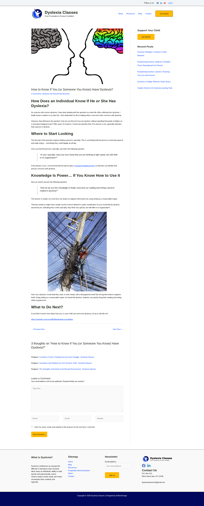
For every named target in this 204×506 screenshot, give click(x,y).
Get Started (146, 37)
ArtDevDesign (121, 496)
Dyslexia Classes (61, 12)
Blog (140, 14)
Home (70, 462)
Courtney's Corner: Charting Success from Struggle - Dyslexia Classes (66, 357)
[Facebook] (158, 3)
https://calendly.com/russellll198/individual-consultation (52, 319)
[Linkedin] (161, 3)
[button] (164, 14)
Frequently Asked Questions (79, 470)
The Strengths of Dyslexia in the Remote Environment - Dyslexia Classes (67, 369)
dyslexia (46, 94)
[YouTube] (165, 3)
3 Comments (36, 94)
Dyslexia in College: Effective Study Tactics (154, 82)
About (120, 14)
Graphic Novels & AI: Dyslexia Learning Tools (154, 88)
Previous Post (38, 329)
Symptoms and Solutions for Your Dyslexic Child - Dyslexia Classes (65, 363)
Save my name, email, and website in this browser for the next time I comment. (64, 427)
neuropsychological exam (85, 166)
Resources (130, 14)
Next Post (118, 329)
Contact (148, 14)
